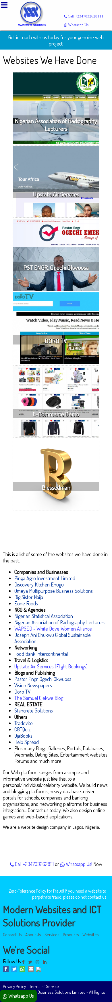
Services (52, 934)
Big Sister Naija (28, 597)
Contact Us (12, 934)
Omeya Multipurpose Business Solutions (53, 591)
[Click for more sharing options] (39, 969)
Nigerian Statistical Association (43, 616)
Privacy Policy (14, 986)
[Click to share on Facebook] (7, 969)
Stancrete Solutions (33, 710)
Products (71, 934)
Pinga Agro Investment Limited (44, 578)
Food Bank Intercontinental (41, 654)
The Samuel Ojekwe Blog (38, 698)
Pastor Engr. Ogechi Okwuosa (43, 679)
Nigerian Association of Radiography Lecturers (59, 622)
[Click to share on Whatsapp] (24, 969)
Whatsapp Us (20, 996)
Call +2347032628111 (85, 16)
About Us (33, 934)
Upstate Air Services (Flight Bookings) (51, 666)
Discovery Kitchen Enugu (39, 584)
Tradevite (23, 723)
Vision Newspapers (33, 685)
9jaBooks (23, 736)
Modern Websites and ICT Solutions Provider (52, 916)
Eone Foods (26, 603)
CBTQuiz (22, 729)
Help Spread (26, 742)
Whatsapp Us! (78, 25)
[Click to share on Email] (32, 969)
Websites (90, 934)
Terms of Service (44, 986)
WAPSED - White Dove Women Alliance (53, 628)
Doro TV (22, 691)
